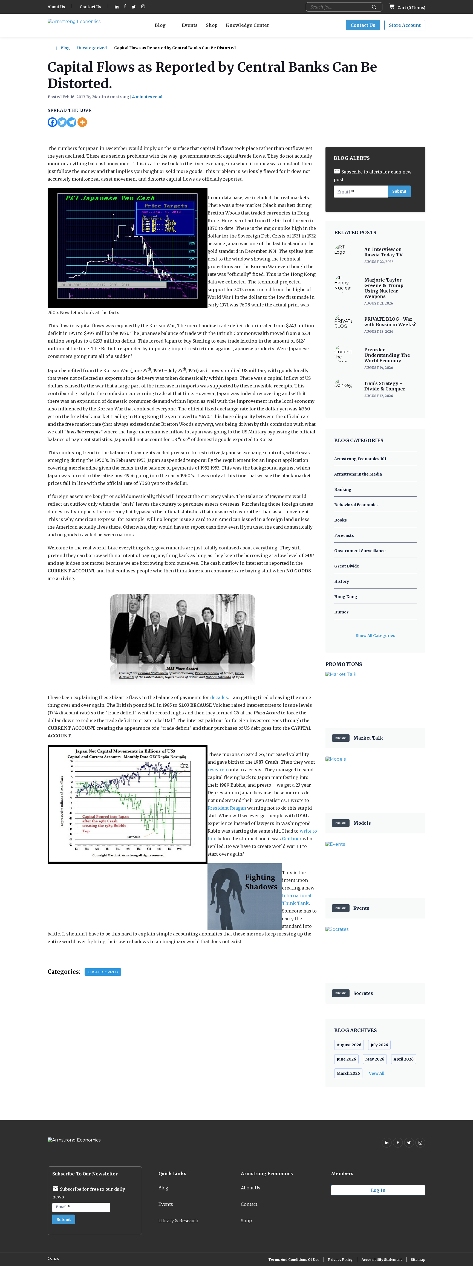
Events (190, 25)
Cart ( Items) (411, 7)
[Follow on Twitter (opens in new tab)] (134, 7)
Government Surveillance (360, 550)
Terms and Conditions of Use (293, 1260)
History (341, 581)
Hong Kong (345, 596)
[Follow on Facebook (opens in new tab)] (125, 7)
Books (340, 520)
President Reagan (226, 808)
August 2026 (349, 1044)
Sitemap (418, 1260)
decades (219, 697)
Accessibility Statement (382, 1260)
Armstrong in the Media (358, 474)
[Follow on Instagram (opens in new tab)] (143, 7)
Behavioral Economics (356, 504)
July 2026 (379, 1044)
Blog (160, 25)
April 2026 (404, 1059)
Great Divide (346, 566)
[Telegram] (71, 122)
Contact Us (90, 6)
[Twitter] (62, 122)
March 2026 (348, 1073)
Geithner (292, 838)
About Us (56, 6)
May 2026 (374, 1059)
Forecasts (344, 535)
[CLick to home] (54, 47)
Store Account (405, 25)
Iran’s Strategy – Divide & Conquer (384, 386)
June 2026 (346, 1059)
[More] (82, 122)
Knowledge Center (247, 25)
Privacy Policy (340, 1260)
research (217, 769)
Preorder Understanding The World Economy (387, 355)
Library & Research (178, 1220)
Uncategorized (92, 47)
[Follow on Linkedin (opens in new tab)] (117, 7)
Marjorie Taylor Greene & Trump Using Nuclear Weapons (383, 288)
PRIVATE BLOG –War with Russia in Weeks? (390, 321)
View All (376, 1073)
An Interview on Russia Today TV (383, 252)
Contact (249, 1204)
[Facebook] (52, 122)
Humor (341, 612)
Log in (378, 1190)
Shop (212, 25)
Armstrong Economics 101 (360, 458)
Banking (342, 489)
